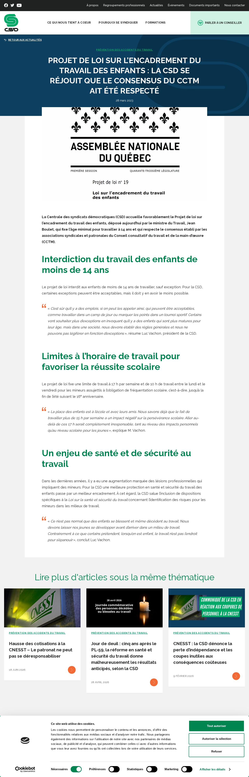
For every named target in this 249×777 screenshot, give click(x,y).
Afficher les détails (212, 769)
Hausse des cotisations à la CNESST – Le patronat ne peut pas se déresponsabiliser (40, 650)
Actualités (156, 5)
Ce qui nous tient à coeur (69, 22)
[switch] (114, 769)
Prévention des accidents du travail (124, 50)
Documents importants (204, 5)
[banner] (11, 22)
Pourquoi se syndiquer (118, 22)
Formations (156, 22)
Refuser (216, 751)
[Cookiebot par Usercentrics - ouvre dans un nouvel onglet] (25, 769)
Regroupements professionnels (124, 5)
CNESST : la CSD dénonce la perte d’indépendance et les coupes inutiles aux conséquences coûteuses (202, 653)
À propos (92, 5)
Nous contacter (234, 5)
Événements (176, 5)
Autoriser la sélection (216, 738)
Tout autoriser (216, 726)
